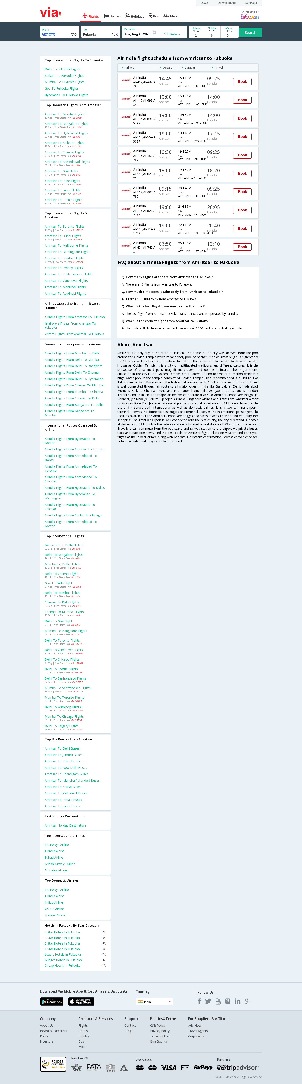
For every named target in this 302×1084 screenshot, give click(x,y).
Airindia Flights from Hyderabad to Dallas (75, 487)
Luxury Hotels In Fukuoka (75, 954)
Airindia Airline (55, 851)
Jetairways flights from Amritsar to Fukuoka (70, 325)
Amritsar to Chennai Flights (64, 152)
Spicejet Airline (55, 915)
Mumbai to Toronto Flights (64, 697)
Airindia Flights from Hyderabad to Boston (70, 441)
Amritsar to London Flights (64, 258)
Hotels (83, 1031)
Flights (83, 1025)
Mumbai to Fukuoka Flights (64, 82)
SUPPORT (251, 3)
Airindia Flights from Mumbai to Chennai (74, 392)
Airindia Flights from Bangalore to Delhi (74, 404)
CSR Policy (157, 1025)
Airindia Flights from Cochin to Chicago (73, 515)
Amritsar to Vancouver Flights (66, 280)
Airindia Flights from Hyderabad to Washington (70, 496)
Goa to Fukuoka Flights (62, 88)
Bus (81, 1041)
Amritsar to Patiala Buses (63, 800)
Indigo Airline (54, 902)
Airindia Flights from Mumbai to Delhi (72, 353)
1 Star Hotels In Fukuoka (75, 949)
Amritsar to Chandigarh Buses (66, 774)
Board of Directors (53, 1031)
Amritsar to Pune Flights (62, 181)
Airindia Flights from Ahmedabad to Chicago (71, 479)
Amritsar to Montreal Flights (65, 287)
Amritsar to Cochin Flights (63, 200)
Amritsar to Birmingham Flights (67, 252)
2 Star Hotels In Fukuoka (75, 943)
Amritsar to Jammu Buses (63, 755)
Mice (81, 1047)
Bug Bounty (158, 1041)
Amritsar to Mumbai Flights (64, 114)
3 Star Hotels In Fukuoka (75, 938)
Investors (46, 1041)
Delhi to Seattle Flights (61, 669)
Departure (130, 29)
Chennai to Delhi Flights (62, 602)
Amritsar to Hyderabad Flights (66, 133)
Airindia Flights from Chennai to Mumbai (74, 385)
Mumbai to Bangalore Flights (66, 631)
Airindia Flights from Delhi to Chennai (72, 372)
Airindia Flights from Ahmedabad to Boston (71, 524)
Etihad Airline (54, 857)
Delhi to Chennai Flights (62, 574)
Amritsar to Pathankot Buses (66, 793)
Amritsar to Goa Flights (62, 171)
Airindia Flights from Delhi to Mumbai (72, 359)
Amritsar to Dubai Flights (63, 236)
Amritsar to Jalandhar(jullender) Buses (72, 780)
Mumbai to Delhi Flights (62, 564)
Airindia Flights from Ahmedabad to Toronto (71, 468)
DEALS (205, 3)
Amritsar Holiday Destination (65, 825)
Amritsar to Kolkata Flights (64, 143)
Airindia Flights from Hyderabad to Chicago (70, 506)
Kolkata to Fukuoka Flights (64, 75)
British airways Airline (60, 864)
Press (44, 1036)
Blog (127, 1031)
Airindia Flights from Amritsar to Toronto (75, 449)
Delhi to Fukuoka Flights (62, 69)
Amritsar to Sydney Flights (64, 268)
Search (250, 32)
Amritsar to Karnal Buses (63, 787)
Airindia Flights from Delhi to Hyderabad (74, 379)
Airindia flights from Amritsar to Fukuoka (75, 317)
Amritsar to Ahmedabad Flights (67, 162)
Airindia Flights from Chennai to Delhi (72, 398)
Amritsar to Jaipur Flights (63, 190)
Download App (227, 3)
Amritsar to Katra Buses (62, 761)
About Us (46, 1025)
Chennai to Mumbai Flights (64, 612)
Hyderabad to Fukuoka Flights (66, 95)
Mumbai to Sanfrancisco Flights (68, 688)
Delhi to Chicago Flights (62, 659)
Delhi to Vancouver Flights (64, 650)
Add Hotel (195, 1025)
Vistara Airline (54, 909)
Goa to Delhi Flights (59, 583)
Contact (130, 1025)
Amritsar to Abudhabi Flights (65, 293)
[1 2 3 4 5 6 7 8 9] (196, 35)
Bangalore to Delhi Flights (64, 545)
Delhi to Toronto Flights (62, 640)
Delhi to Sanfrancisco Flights (65, 678)
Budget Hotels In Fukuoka (75, 960)
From (45, 29)
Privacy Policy (160, 1031)
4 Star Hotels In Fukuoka (75, 932)
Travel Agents (198, 1031)
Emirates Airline (56, 870)
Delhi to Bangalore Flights (64, 555)
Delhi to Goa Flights (59, 621)
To (85, 29)
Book (242, 81)
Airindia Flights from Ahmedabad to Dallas (71, 458)
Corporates (196, 1036)
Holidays (84, 1036)
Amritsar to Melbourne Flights (66, 245)
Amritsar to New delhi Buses (66, 767)
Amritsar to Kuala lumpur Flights (69, 274)
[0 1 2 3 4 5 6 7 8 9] (212, 35)
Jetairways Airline (57, 844)
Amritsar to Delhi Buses (62, 748)
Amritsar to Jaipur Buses (62, 806)
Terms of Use (160, 1036)
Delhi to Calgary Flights (61, 726)
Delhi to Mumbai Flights (62, 593)
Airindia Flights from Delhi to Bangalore (74, 366)
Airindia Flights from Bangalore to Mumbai (69, 413)
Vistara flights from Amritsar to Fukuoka (74, 334)
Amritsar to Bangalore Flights (66, 124)
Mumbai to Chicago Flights (64, 716)
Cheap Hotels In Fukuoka (75, 965)
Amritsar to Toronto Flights (65, 226)
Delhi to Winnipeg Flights (63, 707)
